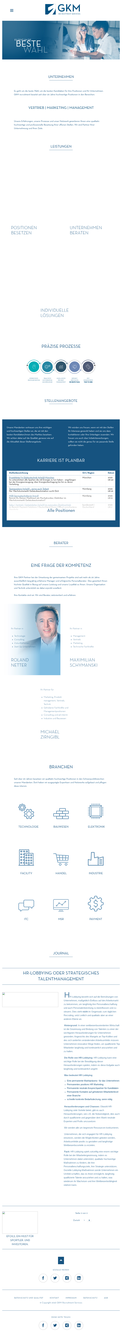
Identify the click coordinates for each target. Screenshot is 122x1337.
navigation (11, 10)
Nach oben (61, 1260)
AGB (106, 1298)
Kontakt (54, 1298)
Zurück (76, 1220)
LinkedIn (79, 1282)
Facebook (43, 1282)
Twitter (55, 1282)
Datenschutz (90, 1298)
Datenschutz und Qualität (28, 1298)
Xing (67, 1282)
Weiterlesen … (24, 1227)
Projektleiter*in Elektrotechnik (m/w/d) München (31, 478)
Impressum (71, 1298)
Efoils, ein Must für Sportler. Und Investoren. (20, 1240)
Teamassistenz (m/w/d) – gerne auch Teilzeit (29, 489)
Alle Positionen (61, 511)
